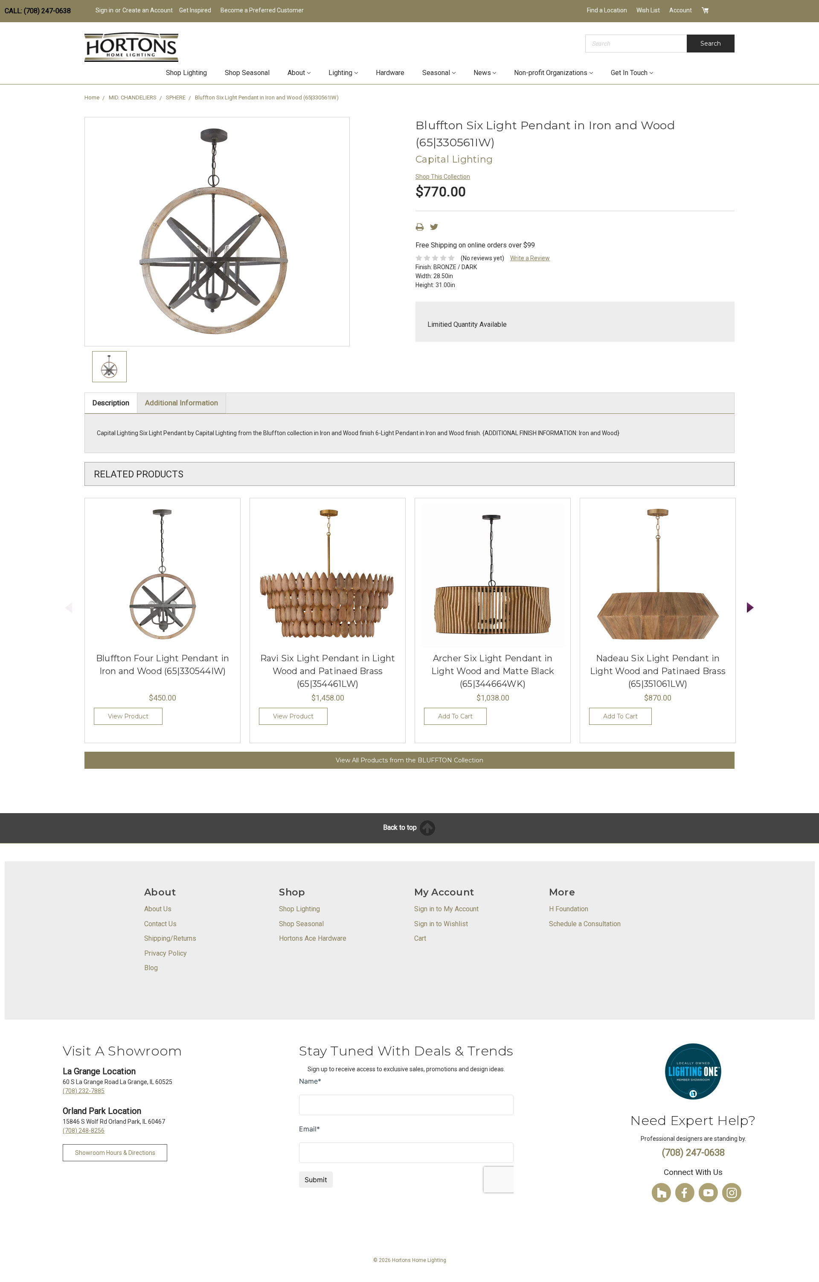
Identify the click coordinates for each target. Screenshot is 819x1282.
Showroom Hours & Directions (115, 1152)
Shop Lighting (186, 73)
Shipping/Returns (170, 938)
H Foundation (568, 909)
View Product (128, 716)
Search (710, 43)
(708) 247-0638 (693, 1152)
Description (111, 402)
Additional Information (181, 402)
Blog (151, 968)
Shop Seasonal (247, 73)
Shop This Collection (442, 176)
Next (750, 608)
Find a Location (607, 10)
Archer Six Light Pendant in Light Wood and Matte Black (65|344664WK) (493, 671)
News (482, 73)
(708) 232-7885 (84, 1090)
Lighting (340, 73)
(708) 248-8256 (84, 1130)
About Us (157, 909)
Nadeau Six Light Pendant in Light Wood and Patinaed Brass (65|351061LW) (658, 671)
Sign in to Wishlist (441, 924)
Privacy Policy (165, 953)
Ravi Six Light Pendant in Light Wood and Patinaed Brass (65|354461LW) (327, 671)
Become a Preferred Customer (262, 10)
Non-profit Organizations (550, 73)
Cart (420, 938)
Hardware (390, 73)
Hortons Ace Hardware (312, 938)
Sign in (104, 10)
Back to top (400, 827)
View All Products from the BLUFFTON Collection (409, 760)
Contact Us (160, 924)
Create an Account (147, 10)
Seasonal (436, 73)
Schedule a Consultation (585, 924)
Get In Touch (629, 73)
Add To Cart (455, 716)
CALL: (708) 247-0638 (38, 11)
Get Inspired (195, 10)
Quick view (162, 576)
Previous (68, 608)
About (296, 73)
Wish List (648, 10)
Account (680, 10)
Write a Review (530, 258)
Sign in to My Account (446, 909)
